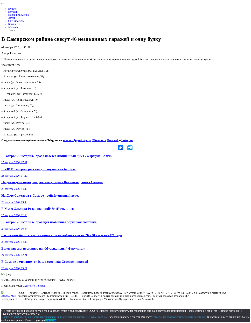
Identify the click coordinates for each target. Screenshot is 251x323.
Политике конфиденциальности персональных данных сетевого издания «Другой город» (53, 316)
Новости (13, 8)
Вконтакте (29, 285)
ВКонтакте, (99, 140)
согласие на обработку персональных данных (179, 316)
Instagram (127, 140)
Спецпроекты (16, 20)
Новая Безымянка (18, 14)
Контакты (14, 24)
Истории (13, 11)
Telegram (41, 285)
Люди (11, 17)
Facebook (112, 140)
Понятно (50, 320)
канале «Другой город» (77, 140)
